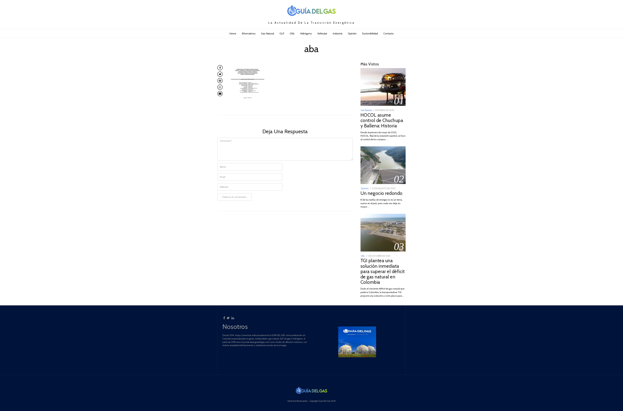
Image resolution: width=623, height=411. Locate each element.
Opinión (352, 33)
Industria (337, 33)
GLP (282, 33)
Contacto (388, 33)
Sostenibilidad (370, 33)
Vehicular (322, 33)
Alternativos (249, 33)
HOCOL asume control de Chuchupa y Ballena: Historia (381, 120)
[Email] (220, 93)
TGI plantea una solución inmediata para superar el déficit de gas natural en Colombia (382, 271)
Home (232, 33)
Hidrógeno (306, 33)
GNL (292, 33)
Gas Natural (267, 33)
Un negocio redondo (381, 193)
